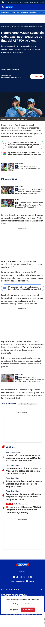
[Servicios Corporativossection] (42, 595)
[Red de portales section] (42, 589)
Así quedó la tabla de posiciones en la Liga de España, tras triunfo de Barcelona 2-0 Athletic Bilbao (29, 204)
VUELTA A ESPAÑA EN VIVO (31, 12)
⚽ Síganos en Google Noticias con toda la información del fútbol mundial (24, 288)
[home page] (2, 2)
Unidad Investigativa (37, 2)
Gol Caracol (24, 2)
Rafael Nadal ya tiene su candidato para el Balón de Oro (27, 167)
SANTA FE (15, 12)
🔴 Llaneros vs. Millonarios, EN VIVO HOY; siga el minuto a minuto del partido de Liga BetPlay (23, 510)
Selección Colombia (13, 452)
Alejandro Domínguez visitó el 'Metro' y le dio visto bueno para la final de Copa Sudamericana (28, 191)
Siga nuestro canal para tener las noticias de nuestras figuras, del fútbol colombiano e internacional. (24, 144)
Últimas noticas (13, 2)
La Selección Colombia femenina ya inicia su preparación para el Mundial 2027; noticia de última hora (23, 458)
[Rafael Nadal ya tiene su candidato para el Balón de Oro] (7, 167)
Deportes (18, 604)
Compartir (38, 76)
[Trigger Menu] (3, 7)
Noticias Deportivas (27, 404)
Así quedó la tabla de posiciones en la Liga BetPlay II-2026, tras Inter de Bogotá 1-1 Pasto (24, 484)
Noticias (30, 604)
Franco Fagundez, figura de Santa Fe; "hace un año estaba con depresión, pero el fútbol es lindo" (24, 471)
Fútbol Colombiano (13, 465)
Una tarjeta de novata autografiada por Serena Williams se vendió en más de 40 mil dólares (29, 379)
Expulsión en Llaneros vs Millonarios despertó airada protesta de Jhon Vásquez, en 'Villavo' (23, 497)
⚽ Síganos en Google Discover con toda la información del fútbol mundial (24, 153)
